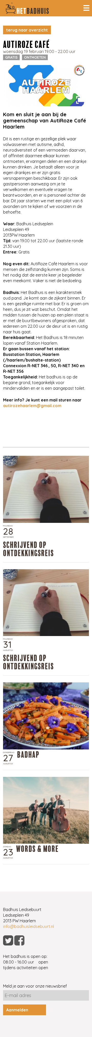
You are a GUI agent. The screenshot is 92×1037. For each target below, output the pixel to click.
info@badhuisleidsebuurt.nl (28, 926)
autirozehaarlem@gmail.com (32, 405)
